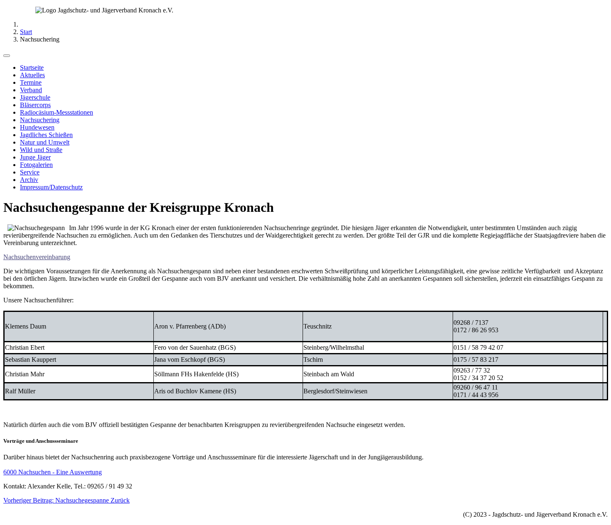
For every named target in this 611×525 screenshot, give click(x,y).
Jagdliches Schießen (46, 134)
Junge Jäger (35, 157)
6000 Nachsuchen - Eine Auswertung (52, 472)
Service (29, 172)
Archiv (29, 179)
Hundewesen (37, 127)
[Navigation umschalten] (6, 55)
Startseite (32, 67)
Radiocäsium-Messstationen (56, 112)
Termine (31, 82)
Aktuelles (32, 75)
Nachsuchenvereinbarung (36, 256)
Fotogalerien (36, 164)
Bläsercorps (35, 104)
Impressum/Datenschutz (51, 187)
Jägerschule (35, 97)
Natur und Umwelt (44, 142)
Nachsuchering (39, 119)
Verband (31, 89)
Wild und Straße (41, 149)
